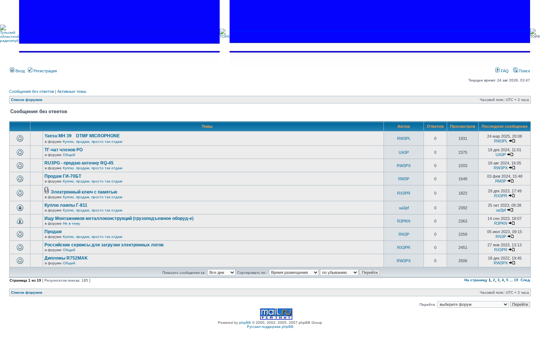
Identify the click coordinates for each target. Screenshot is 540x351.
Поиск (524, 71)
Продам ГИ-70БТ (62, 176)
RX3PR (403, 193)
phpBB (245, 323)
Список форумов (26, 100)
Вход (19, 71)
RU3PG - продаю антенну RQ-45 (79, 163)
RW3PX (404, 165)
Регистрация (44, 71)
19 (516, 280)
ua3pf (404, 208)
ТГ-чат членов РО (63, 149)
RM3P (403, 179)
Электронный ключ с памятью (84, 192)
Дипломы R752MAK (66, 258)
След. (526, 280)
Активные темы (71, 91)
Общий (69, 155)
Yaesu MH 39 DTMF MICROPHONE (82, 135)
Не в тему (71, 223)
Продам (53, 231)
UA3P (404, 152)
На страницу (475, 280)
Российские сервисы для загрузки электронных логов (103, 244)
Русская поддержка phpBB (270, 327)
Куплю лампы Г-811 (65, 205)
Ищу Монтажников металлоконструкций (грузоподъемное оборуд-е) (119, 218)
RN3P (404, 234)
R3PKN (403, 221)
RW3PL (404, 138)
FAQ (504, 71)
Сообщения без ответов (31, 91)
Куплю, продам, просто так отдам (92, 142)
